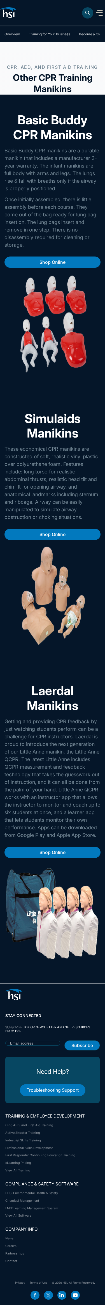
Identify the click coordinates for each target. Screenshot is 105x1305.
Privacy (20, 1282)
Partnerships (14, 1253)
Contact (11, 1261)
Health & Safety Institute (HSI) (9, 12)
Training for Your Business (49, 34)
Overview (12, 34)
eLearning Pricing (18, 1163)
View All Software (18, 1215)
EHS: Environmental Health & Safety (31, 1193)
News (9, 1238)
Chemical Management (22, 1201)
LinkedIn (61, 1295)
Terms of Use (38, 1282)
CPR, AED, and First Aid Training (29, 1125)
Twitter (48, 1295)
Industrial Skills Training (23, 1140)
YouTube (75, 1295)
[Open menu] (99, 13)
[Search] (87, 13)
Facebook (35, 1295)
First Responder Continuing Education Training (40, 1155)
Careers (11, 1246)
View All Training (17, 1170)
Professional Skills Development (29, 1148)
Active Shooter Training (22, 1133)
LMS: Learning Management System (31, 1208)
